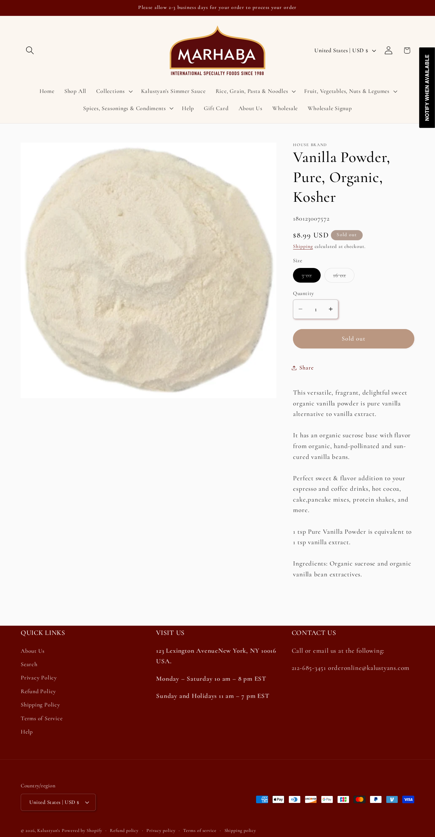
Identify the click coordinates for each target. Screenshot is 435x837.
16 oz (344, 276)
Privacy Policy (39, 677)
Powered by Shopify (82, 830)
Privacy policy (160, 830)
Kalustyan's (48, 830)
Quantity (303, 293)
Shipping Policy (40, 704)
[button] (30, 50)
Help (27, 731)
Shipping (303, 246)
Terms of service (200, 830)
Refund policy (124, 830)
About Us (33, 650)
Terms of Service (41, 718)
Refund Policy (38, 691)
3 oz (311, 276)
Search (29, 664)
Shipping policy (240, 830)
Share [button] (306, 367)
